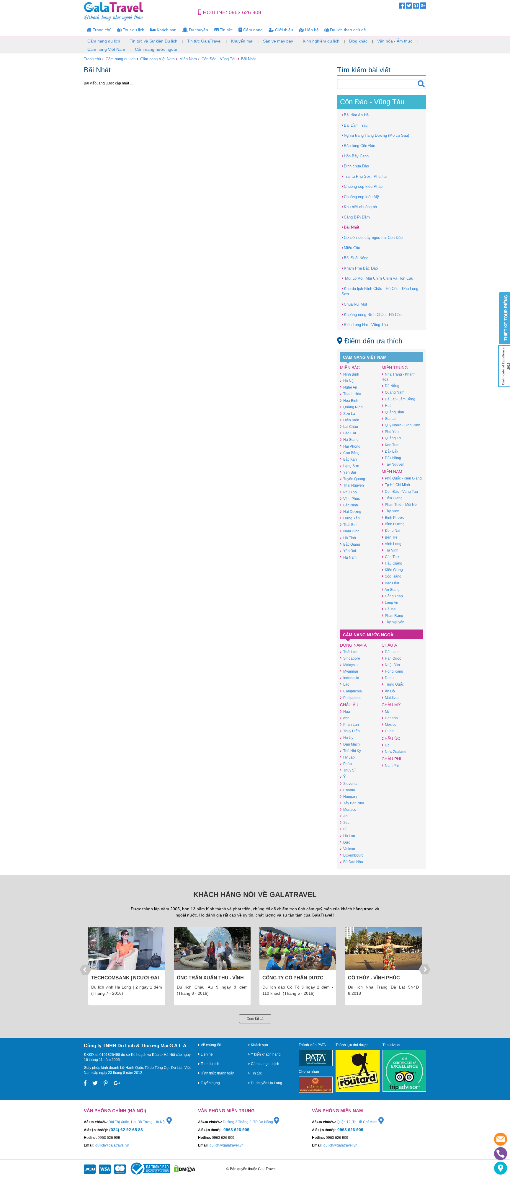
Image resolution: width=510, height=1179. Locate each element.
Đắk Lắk (390, 451)
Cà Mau (390, 609)
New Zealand (394, 751)
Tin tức (226, 29)
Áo (344, 816)
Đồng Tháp (392, 596)
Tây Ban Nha (352, 803)
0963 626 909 (245, 12)
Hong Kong (392, 671)
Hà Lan (347, 836)
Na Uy (346, 738)
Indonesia (349, 678)
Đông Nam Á (353, 645)
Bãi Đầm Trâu (354, 125)
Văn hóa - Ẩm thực (394, 41)
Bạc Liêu (390, 583)
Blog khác (358, 41)
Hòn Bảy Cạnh (355, 155)
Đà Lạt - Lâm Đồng (398, 399)
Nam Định (349, 531)
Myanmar (349, 671)
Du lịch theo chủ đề (347, 29)
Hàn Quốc (391, 658)
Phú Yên (390, 431)
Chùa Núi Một (354, 303)
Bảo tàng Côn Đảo (358, 145)
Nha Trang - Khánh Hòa (399, 376)
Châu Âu (349, 704)
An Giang (391, 589)
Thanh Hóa (350, 394)
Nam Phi (390, 765)
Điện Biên (349, 420)
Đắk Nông (391, 458)
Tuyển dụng (210, 1083)
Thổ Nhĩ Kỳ (350, 751)
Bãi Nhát (248, 59)
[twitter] (409, 7)
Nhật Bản (391, 665)
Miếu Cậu (350, 247)
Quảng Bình (393, 412)
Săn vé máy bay (278, 41)
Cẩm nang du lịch (103, 41)
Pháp (346, 763)
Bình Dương (393, 524)
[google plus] (423, 7)
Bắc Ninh (349, 505)
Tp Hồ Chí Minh (396, 484)
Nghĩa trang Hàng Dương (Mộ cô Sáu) (375, 135)
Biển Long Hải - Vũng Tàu (364, 324)
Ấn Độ (388, 691)
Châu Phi (391, 758)
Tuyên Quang (352, 479)
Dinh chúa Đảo (355, 165)
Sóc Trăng (391, 576)
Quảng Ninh (351, 407)
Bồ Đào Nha (351, 862)
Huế (387, 405)
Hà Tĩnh (348, 538)
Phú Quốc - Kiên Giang (402, 478)
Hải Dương (350, 511)
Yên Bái (348, 472)
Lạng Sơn (349, 466)
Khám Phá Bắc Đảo (359, 267)
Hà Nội (347, 381)
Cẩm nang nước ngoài (156, 49)
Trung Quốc (393, 684)
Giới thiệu (283, 29)
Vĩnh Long (391, 544)
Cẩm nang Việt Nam (106, 49)
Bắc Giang (350, 544)
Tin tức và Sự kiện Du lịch (153, 41)
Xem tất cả (255, 1019)
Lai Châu (349, 426)
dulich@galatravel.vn (112, 1145)
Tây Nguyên (393, 464)
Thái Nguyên (352, 485)
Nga (345, 711)
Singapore (350, 658)
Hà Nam (348, 557)
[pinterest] (416, 7)
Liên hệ (311, 29)
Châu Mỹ (391, 704)
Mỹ (386, 711)
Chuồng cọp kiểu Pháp (361, 186)
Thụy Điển (350, 731)
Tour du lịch (133, 29)
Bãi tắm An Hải (355, 114)
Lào (344, 684)
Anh (344, 718)
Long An (390, 602)
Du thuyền (198, 29)
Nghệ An (348, 387)
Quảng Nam (393, 392)
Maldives (390, 697)
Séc (344, 822)
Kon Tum (390, 445)
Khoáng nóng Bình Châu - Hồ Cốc (371, 314)
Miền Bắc (350, 367)
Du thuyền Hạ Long (266, 1083)
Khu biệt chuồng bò (359, 206)
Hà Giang (349, 439)
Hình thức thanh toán (217, 1073)
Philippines (350, 697)
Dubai (388, 678)
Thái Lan (348, 652)
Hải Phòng (350, 446)
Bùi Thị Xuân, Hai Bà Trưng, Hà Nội (137, 1122)
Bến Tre (390, 537)
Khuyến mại (242, 41)
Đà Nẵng (390, 386)
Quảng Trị (391, 438)
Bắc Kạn (348, 459)
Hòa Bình (349, 400)
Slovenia (348, 783)
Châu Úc (391, 738)
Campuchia (351, 691)
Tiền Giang (392, 498)
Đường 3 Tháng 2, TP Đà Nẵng (248, 1122)
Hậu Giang (392, 563)
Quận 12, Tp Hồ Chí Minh (357, 1122)
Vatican (347, 849)
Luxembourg (352, 855)
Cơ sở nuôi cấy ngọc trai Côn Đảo (372, 237)
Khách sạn (166, 29)
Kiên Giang (392, 570)
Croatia (347, 790)
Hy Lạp (347, 757)
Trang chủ (101, 29)
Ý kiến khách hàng (265, 1054)
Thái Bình (349, 524)
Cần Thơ (390, 557)
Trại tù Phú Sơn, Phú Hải (364, 176)
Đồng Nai (391, 530)
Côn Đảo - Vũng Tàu (219, 59)
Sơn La (347, 413)
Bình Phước (393, 517)
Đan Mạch (350, 744)
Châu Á (389, 645)
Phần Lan (349, 724)
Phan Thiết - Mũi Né (399, 504)
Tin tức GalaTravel (204, 41)
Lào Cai (348, 433)
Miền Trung (395, 367)
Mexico (389, 724)
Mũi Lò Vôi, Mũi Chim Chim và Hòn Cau (377, 278)
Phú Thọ (348, 492)
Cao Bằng (349, 453)
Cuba (388, 731)
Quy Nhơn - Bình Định (401, 425)
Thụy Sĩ (347, 770)
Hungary (348, 796)
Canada (390, 718)
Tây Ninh (390, 511)
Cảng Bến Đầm (355, 216)
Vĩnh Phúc (350, 498)
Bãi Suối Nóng (354, 257)
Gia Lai (389, 418)
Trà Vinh (390, 550)
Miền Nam (188, 59)
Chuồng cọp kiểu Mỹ (360, 196)
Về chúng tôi (210, 1045)
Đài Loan (391, 652)
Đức (345, 842)
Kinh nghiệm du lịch (321, 41)
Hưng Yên (350, 518)
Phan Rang (392, 615)
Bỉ (343, 829)
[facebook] (402, 7)
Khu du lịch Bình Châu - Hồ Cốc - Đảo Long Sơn (379, 291)
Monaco (348, 809)
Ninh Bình (349, 374)
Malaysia (349, 665)
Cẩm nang (252, 29)
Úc (385, 745)
